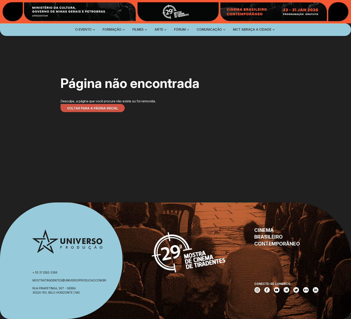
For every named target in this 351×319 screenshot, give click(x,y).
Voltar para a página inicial (92, 108)
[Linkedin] (315, 290)
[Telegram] (286, 290)
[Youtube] (277, 290)
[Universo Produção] (67, 243)
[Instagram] (257, 290)
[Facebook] (267, 290)
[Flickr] (306, 290)
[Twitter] (296, 290)
